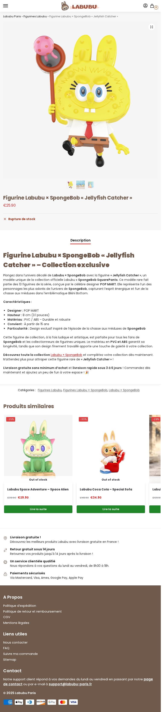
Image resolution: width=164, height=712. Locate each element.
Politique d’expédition (19, 606)
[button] (151, 27)
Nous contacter (15, 642)
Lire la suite (38, 509)
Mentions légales (16, 623)
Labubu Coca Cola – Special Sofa (106, 489)
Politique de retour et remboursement (32, 611)
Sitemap (9, 659)
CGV (6, 617)
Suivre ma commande (20, 654)
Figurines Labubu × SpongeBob (85, 390)
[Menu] (9, 6)
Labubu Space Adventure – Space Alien (38, 489)
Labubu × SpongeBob (66, 355)
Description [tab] (80, 240)
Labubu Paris (12, 16)
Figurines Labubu (35, 16)
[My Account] (145, 6)
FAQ (6, 648)
